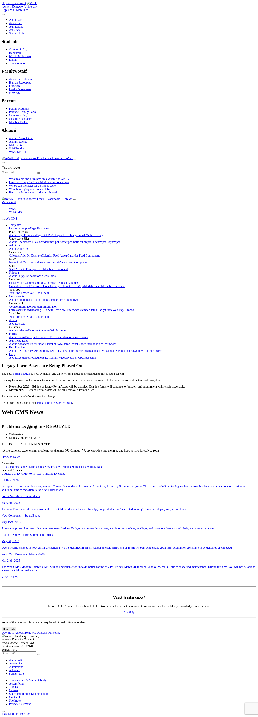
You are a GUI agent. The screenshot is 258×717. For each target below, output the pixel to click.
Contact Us (15, 697)
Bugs (100, 466)
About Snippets (18, 276)
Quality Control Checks (148, 350)
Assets (13, 320)
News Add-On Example (23, 262)
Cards (52, 276)
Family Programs (19, 108)
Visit (12, 10)
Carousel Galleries (39, 330)
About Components (20, 299)
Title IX (13, 686)
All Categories (10, 466)
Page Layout (55, 235)
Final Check (74, 350)
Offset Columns (45, 282)
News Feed (66, 310)
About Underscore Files (23, 242)
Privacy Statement (20, 703)
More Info (22, 10)
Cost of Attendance (20, 118)
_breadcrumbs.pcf (48, 242)
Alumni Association (21, 138)
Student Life (16, 33)
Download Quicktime (47, 632)
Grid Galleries (58, 330)
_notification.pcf (81, 242)
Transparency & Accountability (27, 680)
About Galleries (18, 330)
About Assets (17, 323)
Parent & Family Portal (22, 112)
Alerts (45, 276)
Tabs (111, 286)
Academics (15, 23)
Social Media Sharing (90, 235)
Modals (88, 286)
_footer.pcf (65, 242)
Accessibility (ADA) (46, 350)
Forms (13, 333)
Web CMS (15, 212)
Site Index (15, 700)
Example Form (34, 337)
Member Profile (18, 122)
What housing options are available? (30, 189)
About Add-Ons (18, 248)
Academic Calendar (21, 79)
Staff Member (81, 310)
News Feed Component (74, 262)
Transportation (17, 63)
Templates (15, 225)
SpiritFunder (16, 148)
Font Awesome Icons (64, 344)
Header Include (86, 344)
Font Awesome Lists (36, 286)
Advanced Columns (66, 282)
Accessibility (16, 683)
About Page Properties (22, 235)
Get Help (22, 357)
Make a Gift (16, 145)
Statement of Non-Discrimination (29, 693)
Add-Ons (14, 245)
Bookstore (15, 52)
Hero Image (70, 235)
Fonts (84, 350)
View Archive (10, 576)
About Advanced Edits (22, 344)
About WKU (17, 19)
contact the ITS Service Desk (54, 402)
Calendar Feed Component (83, 255)
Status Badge (97, 310)
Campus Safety (18, 49)
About (13, 357)
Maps (80, 286)
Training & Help (71, 466)
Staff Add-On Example (23, 269)
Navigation (122, 350)
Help (12, 354)
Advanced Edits (18, 340)
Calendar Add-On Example (25, 255)
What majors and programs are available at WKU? (39, 178)
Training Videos (57, 357)
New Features (52, 466)
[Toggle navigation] (3, 219)
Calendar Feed (55, 299)
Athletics (14, 30)
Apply (5, 10)
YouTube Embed (19, 293)
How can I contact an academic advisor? (33, 192)
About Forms (17, 337)
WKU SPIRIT (17, 151)
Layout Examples (19, 228)
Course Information (20, 306)
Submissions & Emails (74, 337)
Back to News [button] (11, 457)
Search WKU (11, 168)
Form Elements (52, 337)
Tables (99, 344)
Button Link (39, 299)
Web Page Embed (123, 310)
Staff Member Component (52, 269)
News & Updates (77, 357)
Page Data (42, 235)
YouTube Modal (39, 293)
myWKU (14, 92)
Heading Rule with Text (63, 286)
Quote (109, 310)
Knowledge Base (38, 357)
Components (16, 296)
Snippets (14, 272)
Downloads (9, 629)
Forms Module (21, 373)
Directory (14, 85)
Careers (13, 690)
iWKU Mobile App (20, 56)
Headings (93, 350)
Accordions (34, 276)
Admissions (16, 26)
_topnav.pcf (113, 242)
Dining (13, 59)
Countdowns (16, 286)
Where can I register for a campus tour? (32, 185)
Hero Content (107, 350)
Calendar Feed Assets (54, 255)
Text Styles (109, 344)
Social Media (101, 286)
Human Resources (20, 82)
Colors (63, 350)
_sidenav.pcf (98, 242)
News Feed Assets (49, 262)
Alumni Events (18, 141)
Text (131, 350)
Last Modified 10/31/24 (16, 713)
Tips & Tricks (89, 466)
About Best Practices (21, 350)
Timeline (119, 286)
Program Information (44, 306)
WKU (12, 208)
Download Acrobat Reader (18, 632)
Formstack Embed (20, 310)
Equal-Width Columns (22, 282)
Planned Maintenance (31, 466)
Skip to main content (14, 3)
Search (92, 357)
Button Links (44, 344)
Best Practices (17, 347)
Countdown (71, 299)
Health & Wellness (20, 89)
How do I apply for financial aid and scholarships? (39, 182)
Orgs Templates (39, 228)
